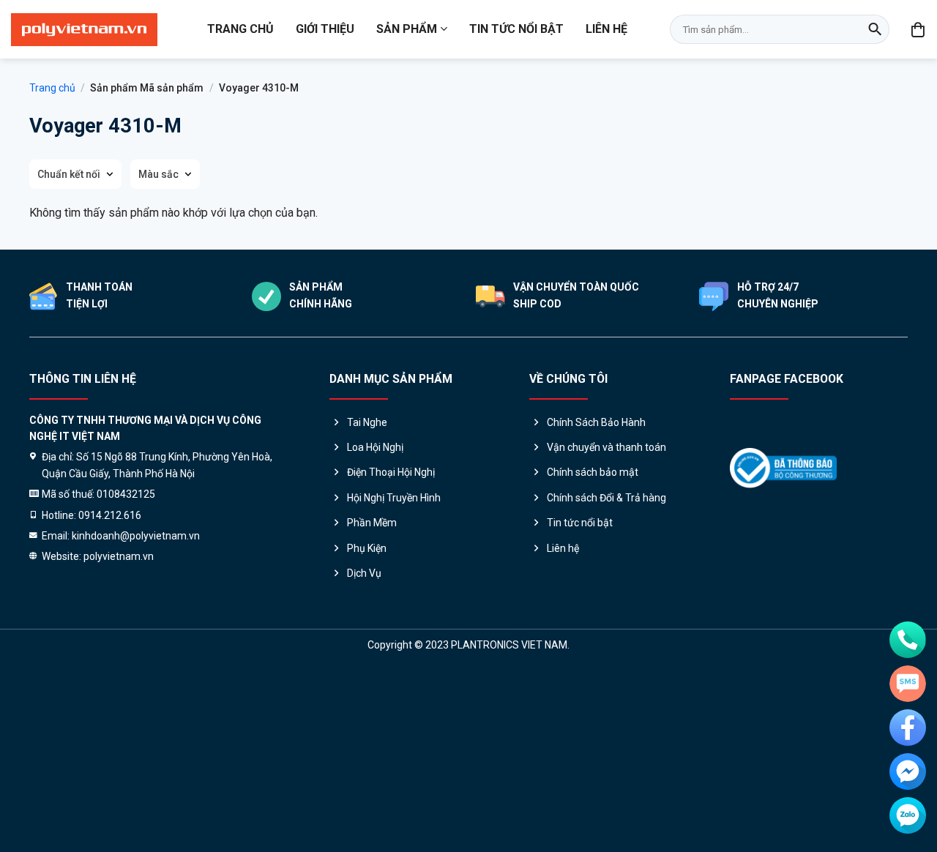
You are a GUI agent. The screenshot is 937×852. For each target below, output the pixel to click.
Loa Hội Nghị (375, 447)
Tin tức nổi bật (516, 29)
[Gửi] (874, 29)
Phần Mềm (372, 522)
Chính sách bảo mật (592, 472)
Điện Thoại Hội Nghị (391, 472)
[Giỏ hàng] (918, 29)
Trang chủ (240, 29)
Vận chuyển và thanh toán (606, 447)
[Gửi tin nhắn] (907, 683)
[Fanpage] (907, 727)
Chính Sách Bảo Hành (596, 422)
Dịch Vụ (364, 573)
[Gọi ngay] (907, 639)
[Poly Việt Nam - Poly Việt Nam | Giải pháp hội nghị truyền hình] (84, 29)
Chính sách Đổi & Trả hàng (606, 498)
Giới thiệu (325, 29)
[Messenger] (907, 771)
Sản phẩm (406, 29)
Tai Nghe (367, 422)
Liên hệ (606, 29)
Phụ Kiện (367, 548)
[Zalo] (907, 815)
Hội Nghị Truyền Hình (394, 498)
